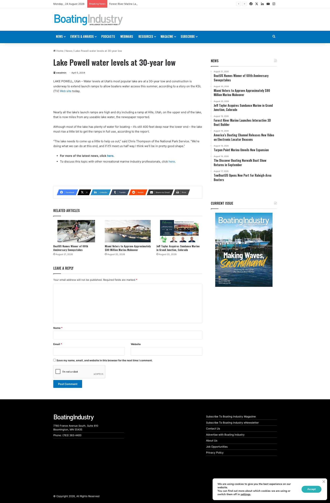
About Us (211, 440)
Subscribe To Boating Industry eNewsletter (232, 422)
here (110, 156)
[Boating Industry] (88, 20)
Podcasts (108, 36)
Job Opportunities (217, 446)
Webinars (126, 36)
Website (136, 344)
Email (57, 344)
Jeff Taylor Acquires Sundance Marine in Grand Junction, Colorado (178, 248)
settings (245, 494)
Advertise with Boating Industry (225, 434)
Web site (65, 91)
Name (57, 327)
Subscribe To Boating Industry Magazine (231, 416)
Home (59, 50)
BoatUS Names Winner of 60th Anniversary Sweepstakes (70, 248)
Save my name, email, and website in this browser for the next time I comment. (105, 360)
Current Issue (222, 203)
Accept (311, 489)
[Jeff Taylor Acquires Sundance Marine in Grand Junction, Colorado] (179, 231)
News (69, 50)
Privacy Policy (215, 452)
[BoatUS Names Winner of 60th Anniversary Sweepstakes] (76, 231)
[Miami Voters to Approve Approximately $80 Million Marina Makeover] (128, 231)
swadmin (61, 72)
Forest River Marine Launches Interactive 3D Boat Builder (143, 3)
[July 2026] (244, 250)
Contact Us (213, 428)
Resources (145, 36)
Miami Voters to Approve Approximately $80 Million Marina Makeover (128, 248)
